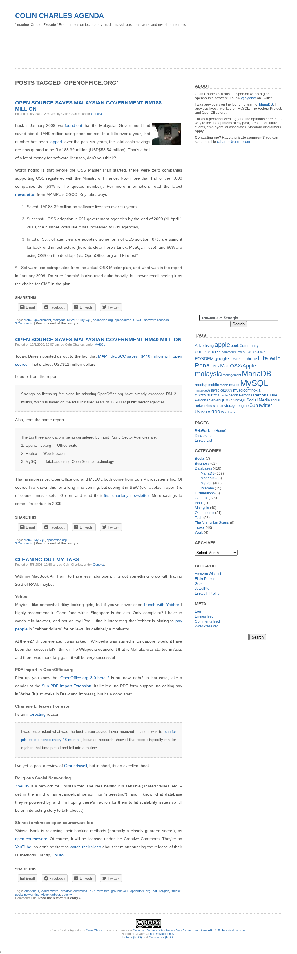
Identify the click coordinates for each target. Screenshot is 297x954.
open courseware (31, 838)
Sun (253, 405)
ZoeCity (22, 786)
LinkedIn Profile (207, 593)
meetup (201, 385)
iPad (240, 359)
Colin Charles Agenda (59, 15)
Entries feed (204, 616)
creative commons (74, 891)
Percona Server (207, 400)
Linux (215, 366)
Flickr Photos (205, 579)
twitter (265, 405)
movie (224, 385)
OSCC (137, 320)
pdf (155, 891)
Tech (198, 518)
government (42, 320)
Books (200, 459)
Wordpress (229, 412)
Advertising (204, 345)
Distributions (205, 493)
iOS (233, 359)
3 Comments (24, 323)
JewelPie (202, 589)
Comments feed (207, 621)
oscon (233, 395)
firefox (28, 320)
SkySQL (239, 400)
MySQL (85, 320)
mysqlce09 (202, 390)
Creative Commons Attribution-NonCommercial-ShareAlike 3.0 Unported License (189, 930)
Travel (200, 528)
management (232, 375)
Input (199, 503)
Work (199, 533)
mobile (213, 385)
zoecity (67, 894)
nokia (255, 390)
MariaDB (266, 104)
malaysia (59, 320)
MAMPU (73, 320)
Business (202, 463)
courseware (49, 891)
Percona (245, 395)
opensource (123, 320)
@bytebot (248, 98)
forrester (103, 891)
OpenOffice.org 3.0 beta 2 (85, 677)
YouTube (23, 847)
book (235, 346)
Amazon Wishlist (208, 574)
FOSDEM (204, 358)
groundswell (119, 891)
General (96, 114)
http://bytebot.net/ (162, 933)
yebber (55, 894)
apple (222, 344)
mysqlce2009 (221, 390)
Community (249, 345)
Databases (203, 468)
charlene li (31, 891)
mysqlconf (242, 390)
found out (73, 125)
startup (218, 405)
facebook (256, 351)
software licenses (156, 320)
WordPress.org (206, 626)
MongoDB (209, 478)
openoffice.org (103, 320)
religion (164, 891)
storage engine (236, 405)
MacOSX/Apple (238, 366)
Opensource (204, 513)
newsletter (25, 194)
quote (226, 399)
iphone (251, 358)
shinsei (176, 891)
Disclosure (203, 436)
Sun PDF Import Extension (66, 686)
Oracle (223, 395)
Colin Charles (95, 930)
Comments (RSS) (161, 937)
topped (55, 141)
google (222, 358)
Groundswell (75, 765)
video (45, 894)
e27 (92, 891)
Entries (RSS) (132, 937)
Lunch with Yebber (161, 604)
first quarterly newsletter (126, 495)
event (241, 352)
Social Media (258, 400)
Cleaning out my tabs (47, 559)
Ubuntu (201, 412)
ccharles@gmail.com (233, 142)
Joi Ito (58, 855)
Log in (200, 611)
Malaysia (202, 508)
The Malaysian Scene (212, 523)
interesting (36, 714)
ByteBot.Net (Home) (210, 431)
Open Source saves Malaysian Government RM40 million (98, 339)
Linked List (203, 441)
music (234, 385)
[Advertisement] (120, 50)
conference (206, 351)
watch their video (85, 847)
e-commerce (228, 352)
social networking (27, 894)
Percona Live (265, 395)
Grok (198, 584)
